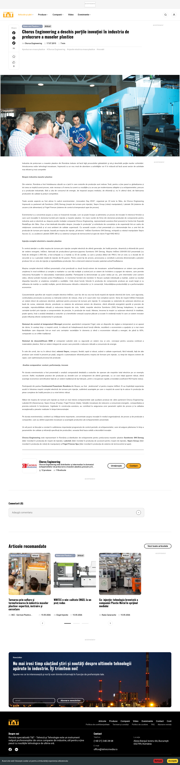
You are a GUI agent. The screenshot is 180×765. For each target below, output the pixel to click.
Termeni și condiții (121, 724)
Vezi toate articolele (158, 546)
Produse (113, 721)
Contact (134, 466)
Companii (125, 721)
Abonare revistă (164, 724)
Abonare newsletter (71, 700)
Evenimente (147, 721)
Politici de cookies (140, 724)
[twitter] (13, 43)
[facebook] (13, 32)
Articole (102, 721)
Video (135, 721)
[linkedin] (13, 37)
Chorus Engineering (49, 462)
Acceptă (172, 761)
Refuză (158, 761)
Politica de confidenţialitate (98, 724)
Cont (169, 721)
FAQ (153, 724)
